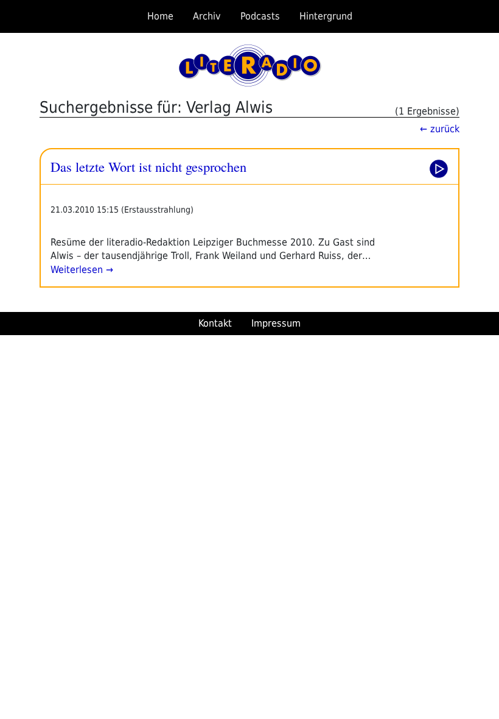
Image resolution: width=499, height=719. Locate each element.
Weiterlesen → (82, 269)
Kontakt (215, 323)
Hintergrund (325, 16)
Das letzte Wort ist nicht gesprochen (148, 166)
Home (160, 16)
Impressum (276, 323)
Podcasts (260, 16)
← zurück (439, 129)
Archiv (207, 16)
